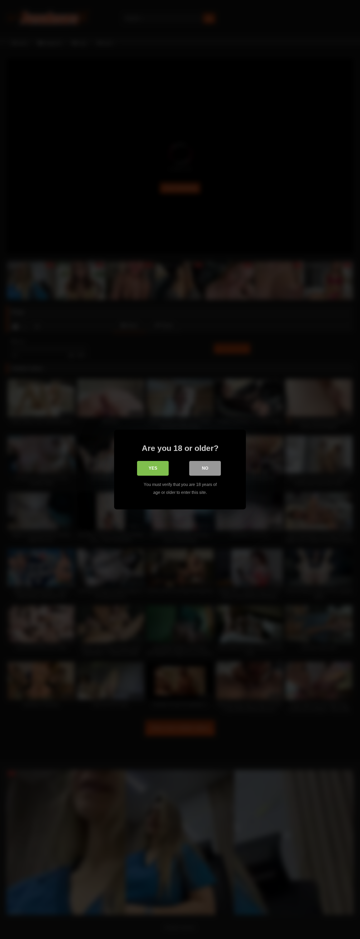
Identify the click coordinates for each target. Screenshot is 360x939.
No (205, 468)
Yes (153, 468)
